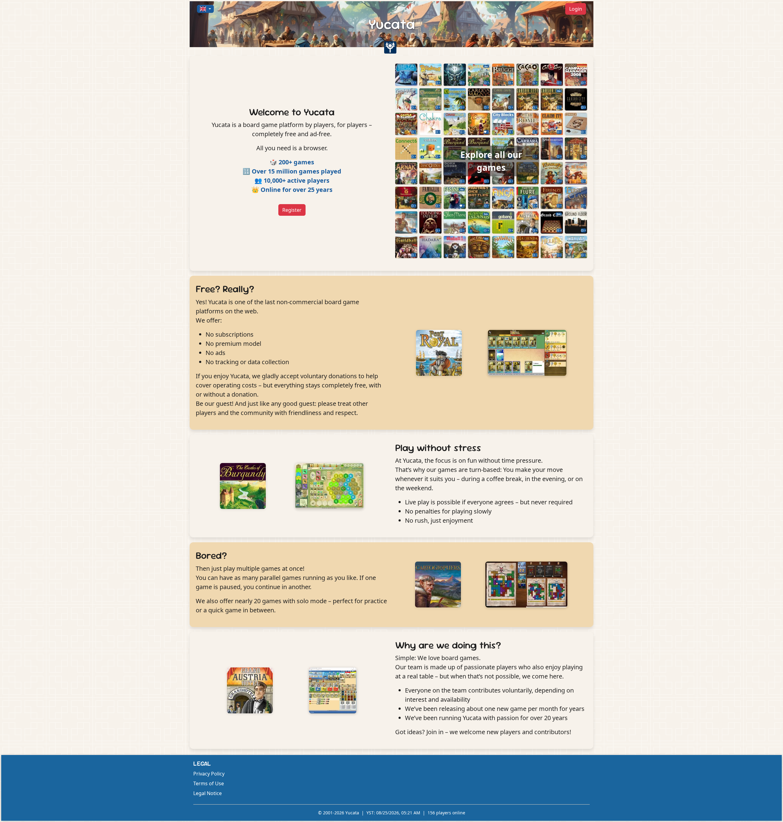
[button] (205, 9)
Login (575, 9)
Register (292, 210)
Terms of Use (208, 783)
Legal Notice (207, 793)
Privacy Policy (209, 773)
